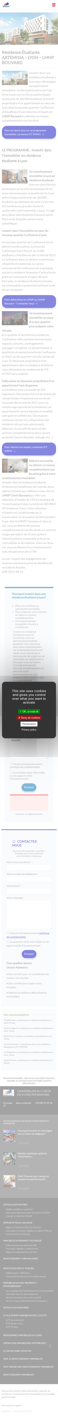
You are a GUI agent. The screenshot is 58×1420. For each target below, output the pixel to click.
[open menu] (53, 4)
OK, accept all (30, 711)
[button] (2, 1)
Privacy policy (29, 729)
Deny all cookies (30, 717)
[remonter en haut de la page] (50, 1346)
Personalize (29, 724)
